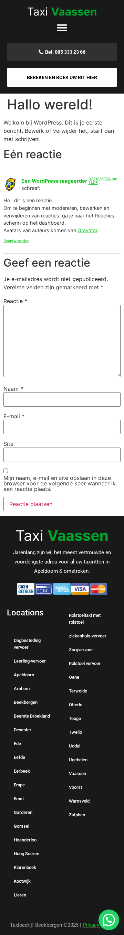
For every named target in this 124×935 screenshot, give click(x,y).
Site (8, 444)
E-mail (13, 416)
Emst (19, 798)
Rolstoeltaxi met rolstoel (85, 619)
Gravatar (87, 230)
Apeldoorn (24, 674)
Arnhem (22, 688)
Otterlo (75, 704)
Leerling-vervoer (30, 661)
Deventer (22, 729)
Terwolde (78, 691)
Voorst (75, 787)
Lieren (20, 895)
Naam (13, 388)
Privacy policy (98, 925)
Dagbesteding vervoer (27, 644)
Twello (75, 732)
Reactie (15, 301)
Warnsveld (79, 801)
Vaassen (77, 773)
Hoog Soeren (26, 853)
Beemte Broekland (32, 716)
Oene (74, 677)
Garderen (23, 812)
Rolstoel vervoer (85, 663)
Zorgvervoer (81, 649)
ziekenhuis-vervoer (87, 635)
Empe (19, 784)
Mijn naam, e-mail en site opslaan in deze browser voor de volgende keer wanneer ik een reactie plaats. (59, 483)
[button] (62, 27)
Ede (17, 743)
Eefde (19, 757)
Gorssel (21, 826)
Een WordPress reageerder (54, 181)
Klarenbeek (25, 867)
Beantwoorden (16, 240)
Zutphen (77, 814)
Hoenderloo (25, 839)
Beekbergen (26, 702)
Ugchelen (78, 759)
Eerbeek (22, 771)
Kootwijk (22, 881)
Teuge (75, 718)
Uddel (74, 746)
